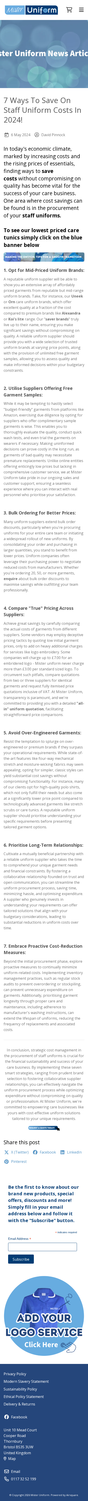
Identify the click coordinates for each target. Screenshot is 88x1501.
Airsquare (72, 1495)
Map (12, 1458)
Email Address (19, 1239)
